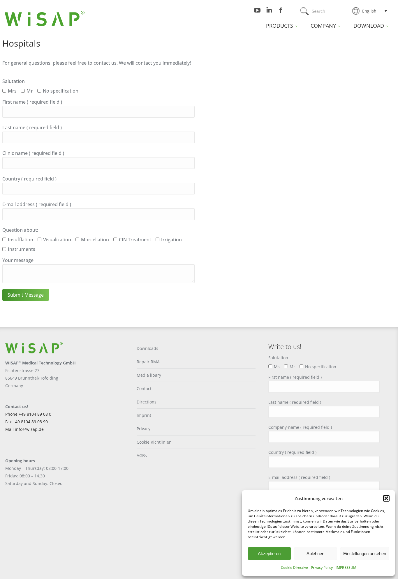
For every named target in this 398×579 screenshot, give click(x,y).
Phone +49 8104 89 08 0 (28, 414)
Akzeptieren (269, 553)
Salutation (13, 81)
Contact (144, 388)
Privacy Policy (322, 567)
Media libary (149, 375)
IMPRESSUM (346, 567)
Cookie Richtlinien (154, 442)
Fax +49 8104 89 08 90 (26, 421)
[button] (386, 498)
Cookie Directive (294, 567)
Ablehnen (315, 553)
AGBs (142, 455)
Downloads (147, 348)
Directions (146, 402)
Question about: (20, 230)
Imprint (144, 415)
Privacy (143, 428)
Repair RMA (148, 361)
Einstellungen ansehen (364, 553)
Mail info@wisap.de (24, 429)
